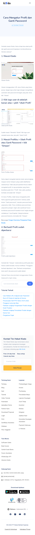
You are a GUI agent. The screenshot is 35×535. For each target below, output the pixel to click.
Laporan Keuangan (24, 398)
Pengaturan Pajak (8, 315)
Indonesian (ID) (21, 509)
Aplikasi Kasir (23, 416)
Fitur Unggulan (5, 430)
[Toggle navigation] (30, 3)
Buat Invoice (5, 446)
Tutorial (3, 395)
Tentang (3, 384)
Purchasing (22, 391)
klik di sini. (22, 349)
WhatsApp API (6, 457)
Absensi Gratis (5, 460)
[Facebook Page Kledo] (10, 514)
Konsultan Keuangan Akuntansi (25, 420)
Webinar (4, 426)
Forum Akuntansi (6, 453)
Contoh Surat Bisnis (7, 450)
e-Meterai (22, 429)
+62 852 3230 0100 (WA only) (13, 473)
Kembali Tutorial (18, 25)
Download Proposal (7, 412)
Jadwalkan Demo (6, 405)
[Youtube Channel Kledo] (20, 514)
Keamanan (4, 402)
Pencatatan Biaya (24, 395)
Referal (21, 409)
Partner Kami (5, 409)
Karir (2, 391)
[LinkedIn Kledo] (24, 514)
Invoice (21, 388)
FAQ (2, 419)
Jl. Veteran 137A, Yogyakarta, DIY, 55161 (16, 480)
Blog (2, 388)
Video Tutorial (5, 398)
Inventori (21, 405)
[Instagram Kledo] (15, 514)
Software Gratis (6, 443)
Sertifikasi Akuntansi (7, 423)
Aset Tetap (22, 402)
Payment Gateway (25, 425)
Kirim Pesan (17, 368)
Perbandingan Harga (25, 384)
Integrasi (21, 412)
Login (3, 416)
